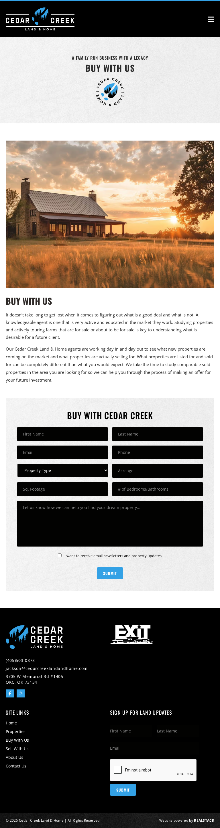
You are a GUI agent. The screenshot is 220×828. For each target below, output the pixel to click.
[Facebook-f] (10, 693)
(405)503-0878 (20, 660)
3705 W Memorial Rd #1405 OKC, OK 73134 (34, 679)
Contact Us (16, 766)
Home (11, 723)
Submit (110, 573)
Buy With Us (17, 740)
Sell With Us (17, 748)
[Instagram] (21, 693)
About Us (14, 757)
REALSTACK (204, 820)
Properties (15, 731)
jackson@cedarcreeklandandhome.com (47, 668)
